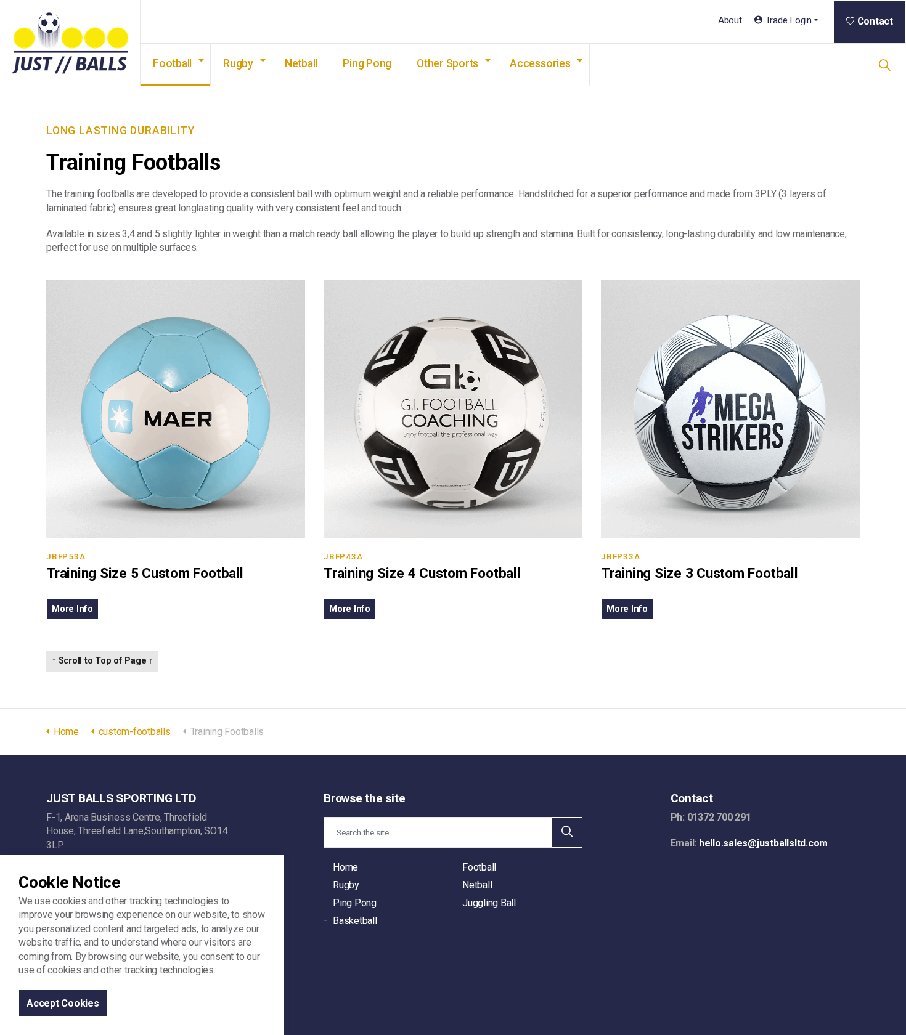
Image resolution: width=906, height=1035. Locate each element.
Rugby (238, 63)
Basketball (355, 921)
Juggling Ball (489, 903)
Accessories (540, 63)
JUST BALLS (70, 43)
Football (172, 63)
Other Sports (447, 63)
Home (345, 867)
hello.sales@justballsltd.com (763, 843)
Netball (301, 63)
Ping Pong (367, 63)
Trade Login (788, 20)
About (730, 20)
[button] (567, 832)
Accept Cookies (63, 1003)
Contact (875, 21)
